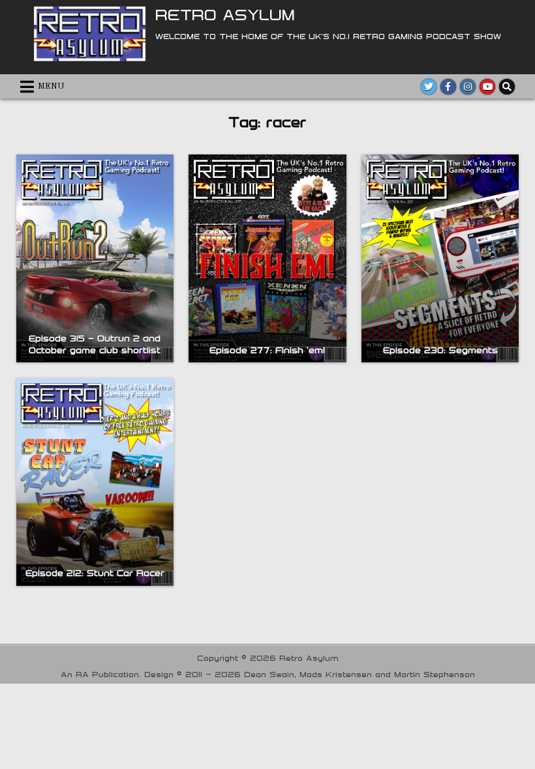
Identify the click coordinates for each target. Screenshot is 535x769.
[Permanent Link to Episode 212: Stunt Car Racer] (95, 482)
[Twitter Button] (428, 86)
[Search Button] (507, 86)
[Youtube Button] (487, 86)
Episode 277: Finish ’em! (267, 350)
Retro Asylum (225, 14)
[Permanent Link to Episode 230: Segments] (440, 258)
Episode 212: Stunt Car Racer (94, 573)
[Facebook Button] (448, 86)
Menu (51, 86)
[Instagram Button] (468, 86)
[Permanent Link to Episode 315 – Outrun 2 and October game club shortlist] (95, 258)
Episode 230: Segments (440, 350)
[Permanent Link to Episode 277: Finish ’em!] (267, 258)
